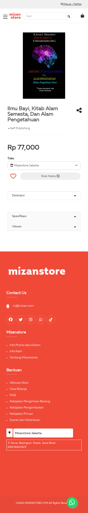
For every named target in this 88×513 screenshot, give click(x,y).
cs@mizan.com (23, 305)
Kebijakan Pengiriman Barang (30, 401)
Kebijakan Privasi (21, 413)
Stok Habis (49, 176)
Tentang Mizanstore (24, 357)
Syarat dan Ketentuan (25, 419)
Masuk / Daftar (72, 4)
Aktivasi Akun (19, 382)
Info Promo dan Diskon (25, 345)
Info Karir (16, 351)
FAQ (13, 395)
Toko (10, 158)
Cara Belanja (18, 388)
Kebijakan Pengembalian (27, 407)
